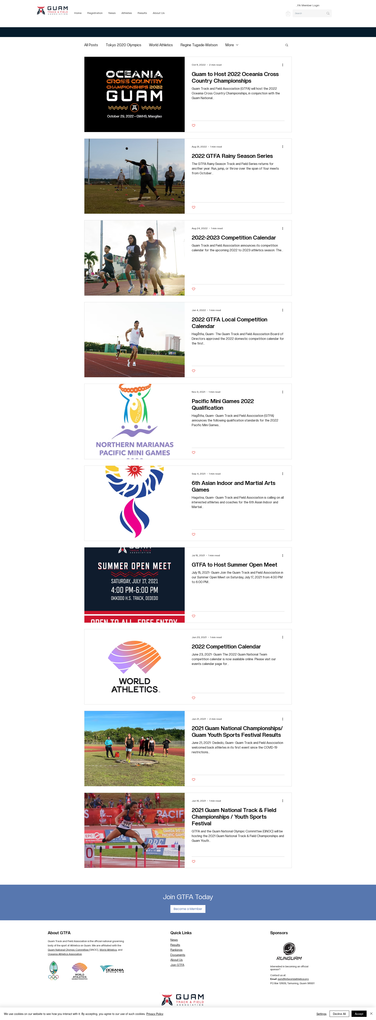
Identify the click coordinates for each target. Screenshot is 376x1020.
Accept (359, 1014)
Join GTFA (177, 965)
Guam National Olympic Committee (68, 949)
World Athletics (161, 45)
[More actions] (284, 64)
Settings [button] (321, 1014)
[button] (288, 13)
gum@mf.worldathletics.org (293, 979)
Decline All (339, 1014)
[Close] (371, 1014)
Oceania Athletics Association (65, 954)
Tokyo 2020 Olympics (123, 45)
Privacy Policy (154, 1014)
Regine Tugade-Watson (199, 45)
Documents (177, 955)
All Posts (91, 45)
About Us (176, 960)
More (229, 45)
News (174, 940)
